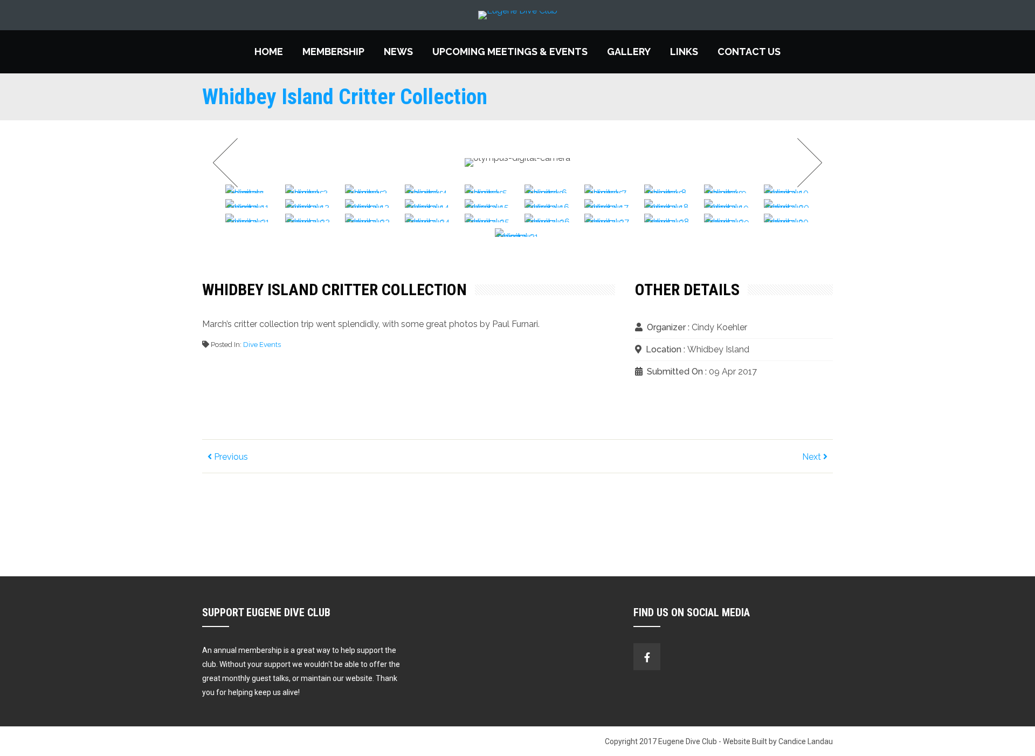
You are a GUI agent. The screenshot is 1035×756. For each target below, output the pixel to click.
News (398, 51)
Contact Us (749, 51)
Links (684, 51)
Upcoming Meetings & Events (510, 51)
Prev (228, 162)
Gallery (629, 51)
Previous (230, 457)
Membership (333, 51)
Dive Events (262, 344)
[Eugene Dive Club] (517, 15)
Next (806, 162)
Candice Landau (805, 741)
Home (268, 51)
